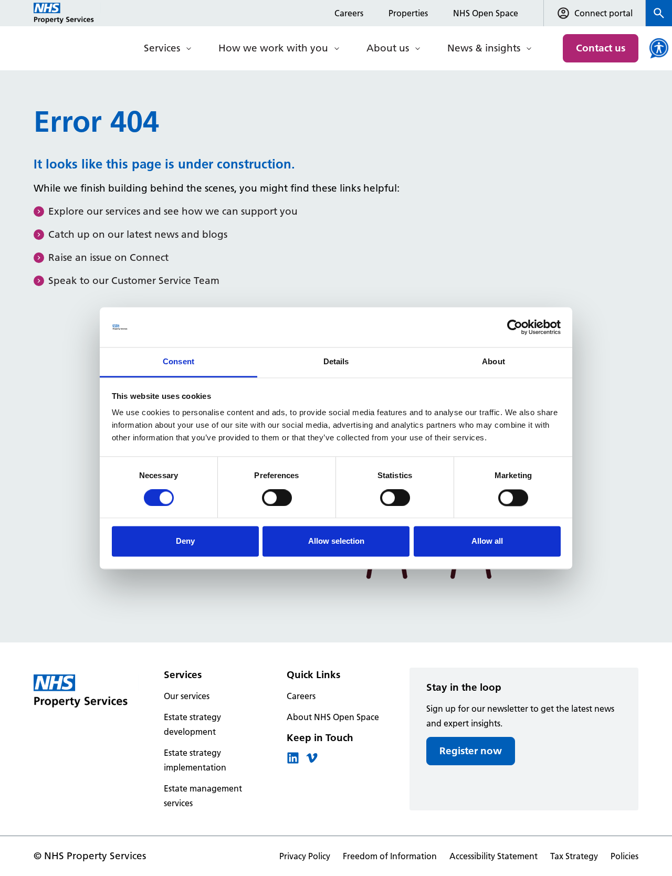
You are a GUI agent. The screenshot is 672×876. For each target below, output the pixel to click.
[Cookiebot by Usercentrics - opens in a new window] (515, 327)
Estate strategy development (192, 724)
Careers (348, 13)
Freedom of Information (390, 856)
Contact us (600, 48)
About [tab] (493, 361)
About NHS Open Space (333, 717)
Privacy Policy (304, 856)
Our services (186, 696)
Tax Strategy (574, 856)
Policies (624, 856)
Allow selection (336, 541)
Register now (470, 751)
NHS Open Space (485, 13)
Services (162, 48)
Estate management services (203, 795)
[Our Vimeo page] (312, 761)
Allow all (487, 541)
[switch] (277, 497)
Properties (408, 13)
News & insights (483, 48)
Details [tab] (336, 361)
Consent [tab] (178, 361)
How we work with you (273, 48)
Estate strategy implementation (195, 760)
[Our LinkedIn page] (293, 761)
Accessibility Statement (493, 856)
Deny (185, 541)
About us (387, 48)
